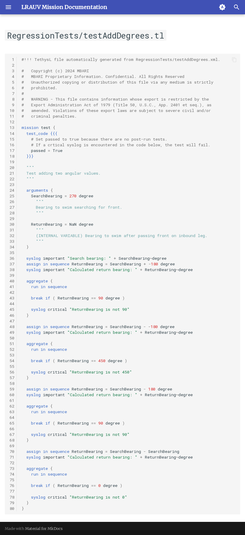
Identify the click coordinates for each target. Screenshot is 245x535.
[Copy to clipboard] (234, 59)
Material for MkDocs (44, 528)
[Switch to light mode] (222, 7)
